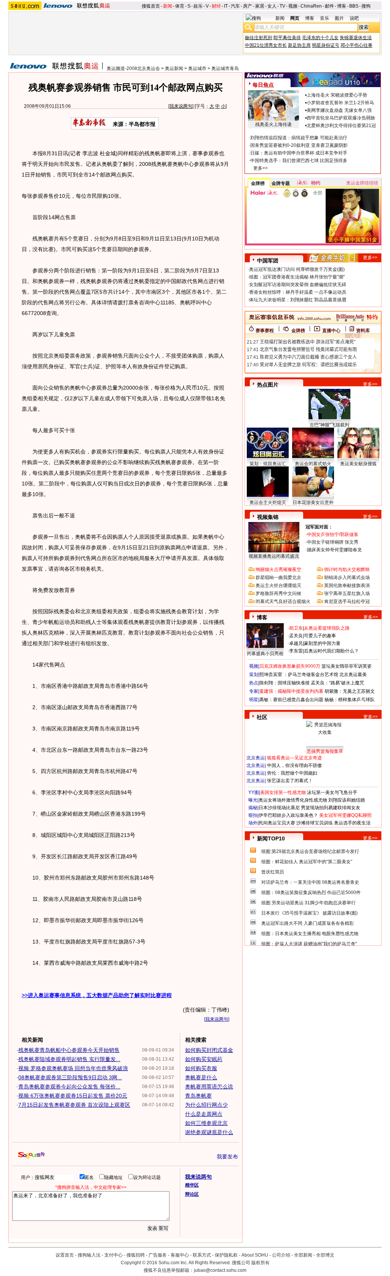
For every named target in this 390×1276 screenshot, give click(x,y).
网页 (294, 18)
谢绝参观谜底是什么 (209, 1132)
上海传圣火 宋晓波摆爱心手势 (337, 95)
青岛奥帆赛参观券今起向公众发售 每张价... (69, 1086)
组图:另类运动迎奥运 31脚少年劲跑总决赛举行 (308, 902)
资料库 (363, 330)
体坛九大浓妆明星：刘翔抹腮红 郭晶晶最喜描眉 (297, 299)
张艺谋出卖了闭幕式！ (290, 780)
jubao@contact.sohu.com (220, 1270)
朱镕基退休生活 (356, 37)
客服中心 (180, 1255)
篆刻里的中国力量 (322, 643)
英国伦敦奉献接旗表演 (347, 585)
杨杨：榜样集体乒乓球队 (349, 699)
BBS (353, 6)
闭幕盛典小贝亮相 (265, 653)
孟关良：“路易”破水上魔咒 (337, 683)
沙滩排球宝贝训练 (314, 823)
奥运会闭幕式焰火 (313, 463)
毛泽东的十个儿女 (320, 37)
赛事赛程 (265, 330)
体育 (179, 6)
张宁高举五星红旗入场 (347, 593)
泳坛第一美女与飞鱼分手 (332, 792)
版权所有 (260, 1262)
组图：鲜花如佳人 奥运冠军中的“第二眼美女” (306, 861)
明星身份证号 (325, 45)
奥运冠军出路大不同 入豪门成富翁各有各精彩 (307, 923)
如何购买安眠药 (203, 1059)
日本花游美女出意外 (313, 502)
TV (282, 6)
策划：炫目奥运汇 (267, 463)
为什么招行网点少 (206, 1105)
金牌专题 (281, 183)
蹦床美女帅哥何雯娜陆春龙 (334, 549)
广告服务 (158, 1255)
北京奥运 (255, 758)
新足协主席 (299, 45)
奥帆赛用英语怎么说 (209, 1086)
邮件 (329, 6)
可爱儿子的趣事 (320, 635)
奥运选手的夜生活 (352, 823)
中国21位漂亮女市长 (266, 45)
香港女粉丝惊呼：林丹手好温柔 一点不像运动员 (297, 292)
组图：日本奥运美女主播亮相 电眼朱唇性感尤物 (309, 933)
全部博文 (325, 1255)
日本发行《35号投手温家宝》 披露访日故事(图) (309, 913)
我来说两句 (180, 106)
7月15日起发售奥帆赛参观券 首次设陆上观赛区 (74, 1105)
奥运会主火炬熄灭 (267, 502)
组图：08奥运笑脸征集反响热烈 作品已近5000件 (311, 892)
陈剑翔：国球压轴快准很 (284, 683)
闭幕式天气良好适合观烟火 (283, 601)
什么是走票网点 (203, 1114)
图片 (339, 18)
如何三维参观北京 (206, 1123)
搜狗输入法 (89, 1255)
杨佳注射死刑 (258, 37)
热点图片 (267, 385)
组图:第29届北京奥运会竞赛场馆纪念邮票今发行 (310, 851)
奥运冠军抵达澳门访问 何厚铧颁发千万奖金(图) (297, 269)
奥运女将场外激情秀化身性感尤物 (293, 800)
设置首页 (65, 1255)
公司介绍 (281, 1255)
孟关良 (296, 635)
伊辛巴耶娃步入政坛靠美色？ (288, 815)
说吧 (354, 18)
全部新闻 (303, 1255)
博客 (341, 6)
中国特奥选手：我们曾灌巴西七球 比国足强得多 (298, 160)
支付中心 (113, 1255)
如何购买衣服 (201, 1068)
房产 (247, 6)
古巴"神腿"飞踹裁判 (329, 425)
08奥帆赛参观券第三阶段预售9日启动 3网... (70, 1077)
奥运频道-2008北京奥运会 (133, 68)
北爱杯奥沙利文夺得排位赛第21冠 (341, 125)
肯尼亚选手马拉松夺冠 (347, 601)
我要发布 (227, 1156)
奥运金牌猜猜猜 (362, 183)
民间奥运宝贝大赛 (277, 823)
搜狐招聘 (135, 1255)
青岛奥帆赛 (198, 1096)
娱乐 (198, 6)
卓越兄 (296, 643)
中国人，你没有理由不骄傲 (294, 765)
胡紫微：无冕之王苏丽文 (349, 691)
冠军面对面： (319, 527)
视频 (292, 6)
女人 (272, 6)
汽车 (235, 6)
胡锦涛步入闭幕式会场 (347, 577)
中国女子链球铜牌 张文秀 (332, 542)
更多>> (260, 168)
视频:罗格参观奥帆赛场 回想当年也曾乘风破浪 (73, 1068)
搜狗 (366, 6)
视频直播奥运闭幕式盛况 (274, 556)
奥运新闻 (174, 68)
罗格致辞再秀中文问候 (278, 593)
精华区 (192, 1185)
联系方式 (202, 1255)
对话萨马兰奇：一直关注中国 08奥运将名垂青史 (310, 882)
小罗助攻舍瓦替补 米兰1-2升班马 (340, 102)
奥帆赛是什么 (201, 1077)
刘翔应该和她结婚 (346, 800)
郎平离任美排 (287, 37)
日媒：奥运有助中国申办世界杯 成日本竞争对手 (298, 153)
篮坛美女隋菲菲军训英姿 (346, 666)
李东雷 (296, 651)
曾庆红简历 (272, 872)
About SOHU (254, 1255)
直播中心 (331, 330)
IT (226, 6)
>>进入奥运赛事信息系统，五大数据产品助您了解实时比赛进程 (97, 995)
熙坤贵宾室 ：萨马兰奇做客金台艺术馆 (298, 674)
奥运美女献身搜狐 (358, 463)
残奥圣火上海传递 (273, 124)
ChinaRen (311, 6)
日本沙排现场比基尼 (279, 807)
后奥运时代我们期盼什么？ (331, 651)
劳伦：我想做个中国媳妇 (292, 773)
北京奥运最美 (353, 674)
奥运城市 (197, 68)
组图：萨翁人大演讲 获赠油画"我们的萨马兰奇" (309, 944)
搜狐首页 (151, 6)
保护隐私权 (226, 1255)
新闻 (167, 6)
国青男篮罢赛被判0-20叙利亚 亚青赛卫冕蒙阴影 (299, 145)
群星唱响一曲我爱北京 (278, 577)
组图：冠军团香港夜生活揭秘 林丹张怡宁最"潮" (297, 277)
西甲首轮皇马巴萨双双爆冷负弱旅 (341, 118)
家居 (259, 6)
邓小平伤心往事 (356, 45)
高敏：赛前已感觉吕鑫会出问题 (291, 699)
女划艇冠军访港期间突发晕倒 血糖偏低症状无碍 (297, 284)
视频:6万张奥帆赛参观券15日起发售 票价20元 (72, 1096)
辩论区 (192, 1194)
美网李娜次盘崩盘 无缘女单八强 (339, 110)
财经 (216, 6)
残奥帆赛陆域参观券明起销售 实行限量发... (69, 1059)
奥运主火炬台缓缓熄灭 (278, 585)
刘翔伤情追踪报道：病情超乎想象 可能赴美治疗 (298, 137)
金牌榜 (258, 183)
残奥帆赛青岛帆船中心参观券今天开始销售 (69, 1050)
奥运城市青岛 (225, 68)
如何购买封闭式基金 (209, 1050)
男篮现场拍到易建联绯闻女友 (330, 807)
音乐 (324, 18)
